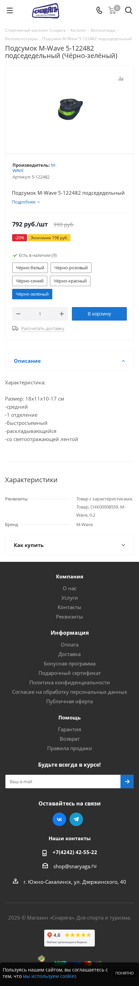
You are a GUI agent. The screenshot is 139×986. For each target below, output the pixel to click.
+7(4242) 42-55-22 (75, 852)
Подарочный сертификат (69, 672)
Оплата (70, 644)
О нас (70, 588)
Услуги (69, 597)
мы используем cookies (50, 976)
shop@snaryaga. (72, 866)
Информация (70, 632)
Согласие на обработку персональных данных (69, 691)
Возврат (70, 738)
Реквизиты (69, 616)
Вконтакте (59, 819)
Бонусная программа (69, 663)
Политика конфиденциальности (69, 682)
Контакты (69, 607)
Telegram (76, 819)
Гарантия (69, 729)
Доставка (69, 654)
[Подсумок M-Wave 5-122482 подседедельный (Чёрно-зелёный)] (69, 108)
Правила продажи (69, 748)
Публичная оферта (69, 701)
